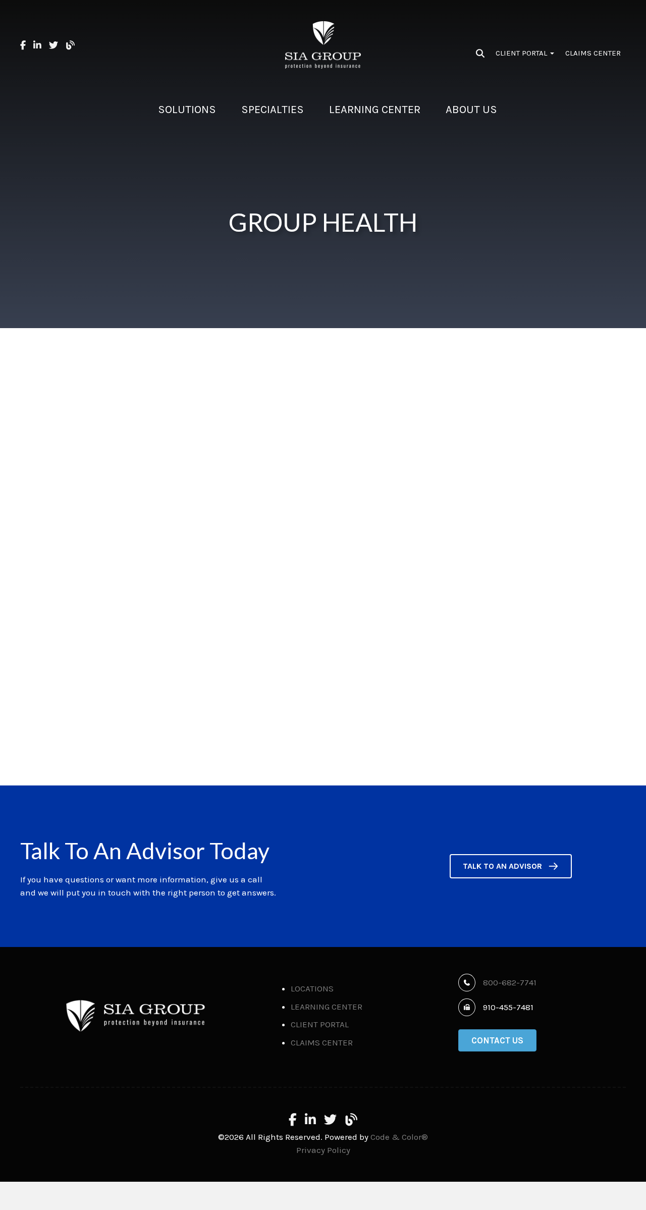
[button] (511, 866)
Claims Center (593, 53)
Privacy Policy (323, 1150)
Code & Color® (399, 1137)
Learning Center (326, 1007)
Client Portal (522, 53)
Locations (312, 988)
